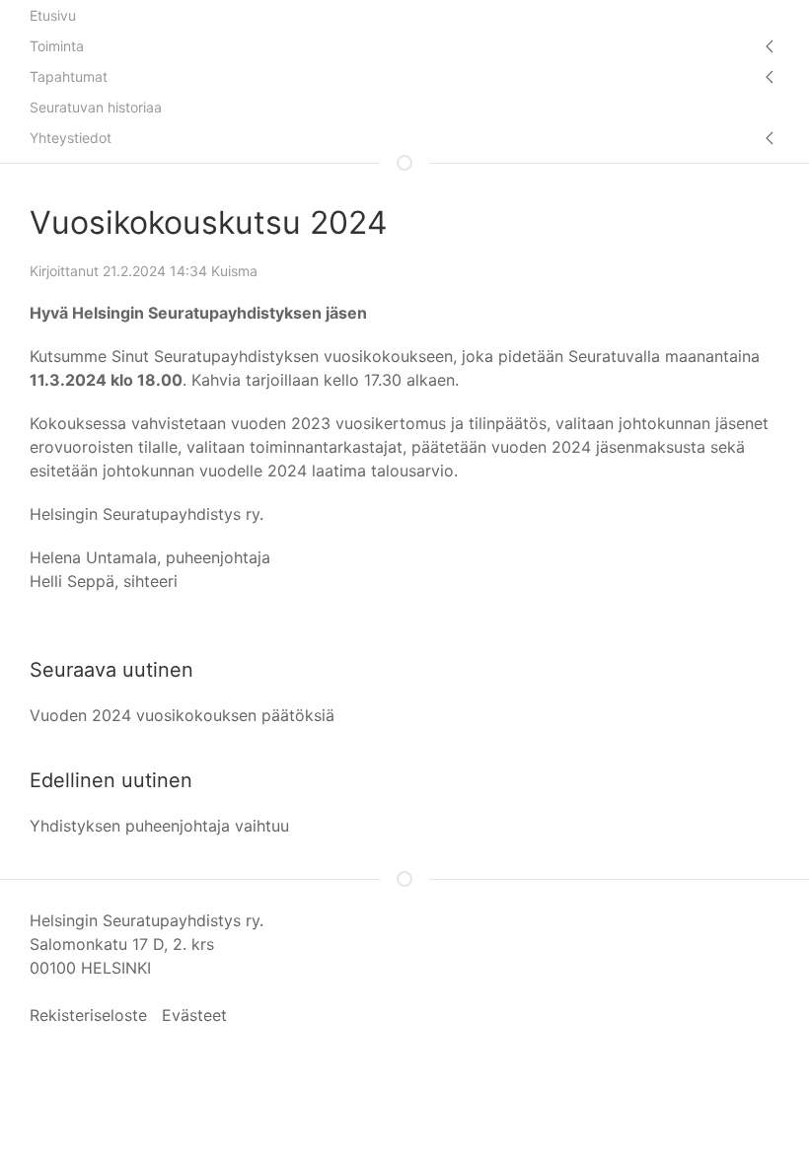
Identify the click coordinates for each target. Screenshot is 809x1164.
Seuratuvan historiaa (96, 107)
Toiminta (57, 45)
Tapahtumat (69, 76)
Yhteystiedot (70, 137)
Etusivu (53, 15)
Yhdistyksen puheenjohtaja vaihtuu (159, 826)
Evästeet (194, 1015)
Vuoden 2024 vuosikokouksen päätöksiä (182, 715)
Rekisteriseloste (88, 1015)
